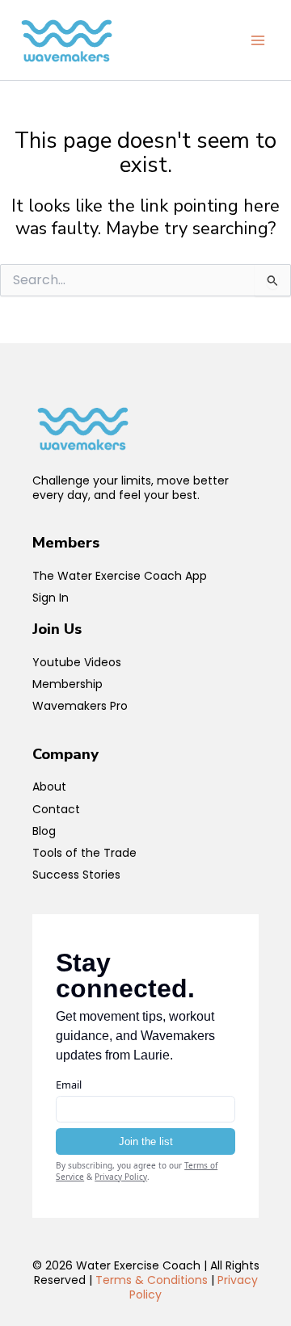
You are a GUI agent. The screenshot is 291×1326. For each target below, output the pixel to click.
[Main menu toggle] (258, 40)
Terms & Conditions (151, 1280)
